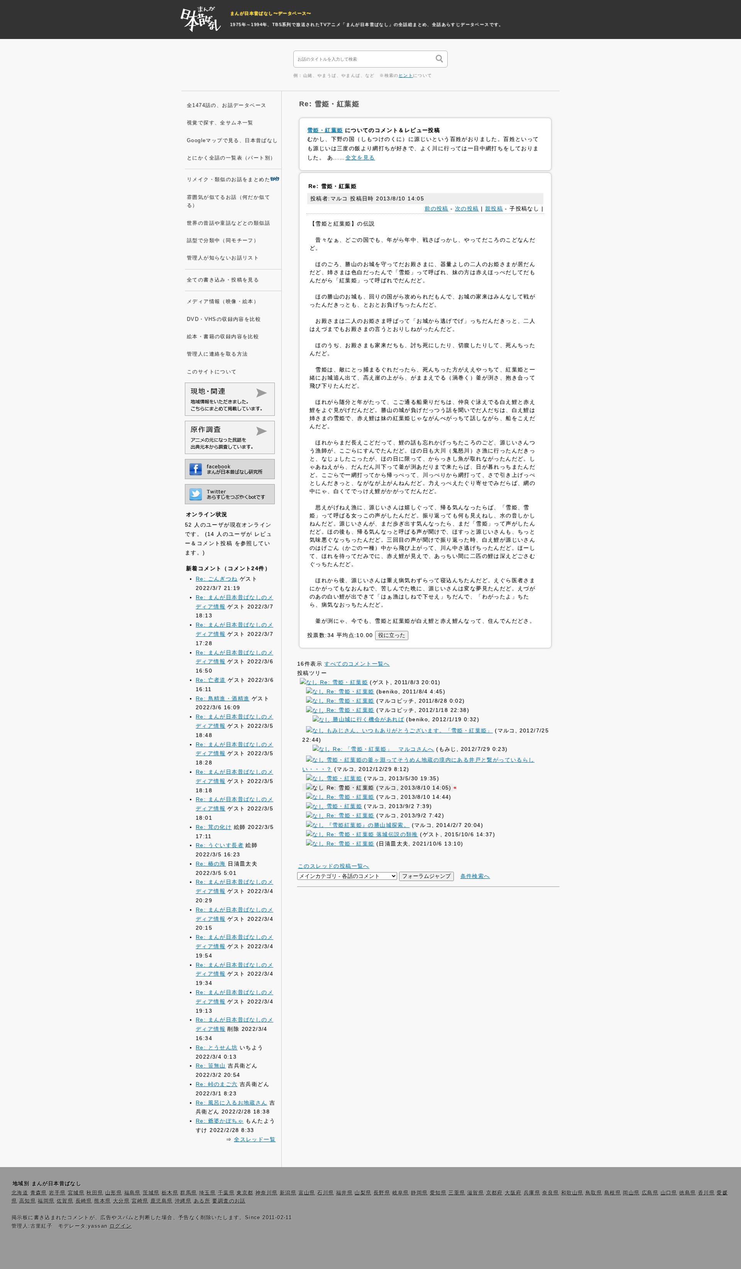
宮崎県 (140, 1201)
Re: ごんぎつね (217, 579)
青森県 (38, 1193)
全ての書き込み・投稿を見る (223, 280)
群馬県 (188, 1193)
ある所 (202, 1201)
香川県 (706, 1193)
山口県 (669, 1193)
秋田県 (94, 1193)
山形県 (113, 1193)
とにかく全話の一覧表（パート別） (231, 158)
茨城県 (151, 1193)
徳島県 (687, 1193)
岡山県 (631, 1193)
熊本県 (102, 1201)
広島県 (650, 1193)
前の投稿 (436, 208)
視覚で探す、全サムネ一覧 (220, 122)
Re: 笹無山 (211, 1065)
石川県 (325, 1193)
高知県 (27, 1201)
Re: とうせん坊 (217, 1047)
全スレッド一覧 (255, 1139)
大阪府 (513, 1193)
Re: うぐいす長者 (220, 845)
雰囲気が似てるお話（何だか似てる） (228, 201)
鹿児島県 (162, 1201)
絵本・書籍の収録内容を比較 (223, 336)
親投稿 (494, 208)
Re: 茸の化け (214, 827)
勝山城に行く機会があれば (367, 719)
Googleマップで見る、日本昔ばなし (232, 140)
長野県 (382, 1193)
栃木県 (170, 1193)
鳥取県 (593, 1193)
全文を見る (360, 157)
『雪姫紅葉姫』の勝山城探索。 (366, 825)
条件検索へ (475, 876)
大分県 (121, 1201)
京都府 (494, 1193)
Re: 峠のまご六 (217, 1084)
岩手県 (57, 1193)
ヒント (406, 75)
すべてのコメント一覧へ (356, 664)
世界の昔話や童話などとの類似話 (228, 223)
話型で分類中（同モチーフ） (223, 240)
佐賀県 (65, 1201)
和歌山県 (572, 1193)
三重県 (456, 1193)
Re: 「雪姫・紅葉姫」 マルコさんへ (382, 749)
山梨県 (363, 1193)
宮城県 (76, 1193)
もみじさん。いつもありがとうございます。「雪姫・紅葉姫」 (408, 730)
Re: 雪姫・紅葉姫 (343, 682)
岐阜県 (400, 1193)
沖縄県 (183, 1201)
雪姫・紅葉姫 (325, 130)
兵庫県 (532, 1193)
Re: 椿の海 (211, 864)
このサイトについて (212, 371)
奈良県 (550, 1193)
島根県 (612, 1193)
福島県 (132, 1193)
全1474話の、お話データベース (226, 105)
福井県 (344, 1193)
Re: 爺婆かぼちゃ (220, 1121)
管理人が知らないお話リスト (223, 258)
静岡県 (419, 1193)
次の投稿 (467, 208)
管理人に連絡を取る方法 (217, 354)
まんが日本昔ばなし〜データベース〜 (270, 13)
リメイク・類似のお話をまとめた (228, 179)
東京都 (245, 1193)
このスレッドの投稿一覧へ (333, 866)
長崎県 (84, 1201)
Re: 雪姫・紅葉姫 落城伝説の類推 (371, 834)
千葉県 (226, 1193)
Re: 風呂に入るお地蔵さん (231, 1103)
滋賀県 (475, 1193)
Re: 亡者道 (211, 680)
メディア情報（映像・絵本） (223, 301)
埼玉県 (207, 1193)
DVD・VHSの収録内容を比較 (224, 319)
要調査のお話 (228, 1201)
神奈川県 (266, 1193)
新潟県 (288, 1193)
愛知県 (438, 1193)
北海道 (20, 1193)
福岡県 (46, 1201)
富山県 (307, 1193)
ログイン (121, 1226)
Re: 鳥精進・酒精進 (222, 698)
